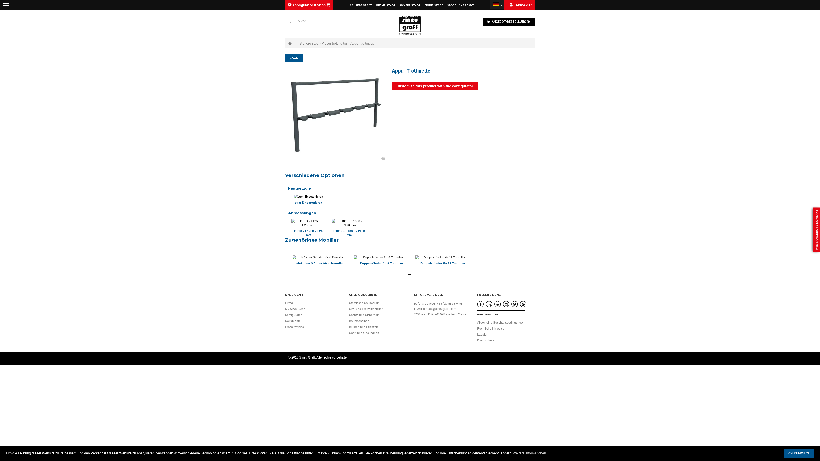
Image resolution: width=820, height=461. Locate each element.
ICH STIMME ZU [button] (799, 453)
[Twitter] (514, 304)
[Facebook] (481, 304)
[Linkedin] (489, 304)
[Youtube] (497, 304)
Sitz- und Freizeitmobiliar (366, 309)
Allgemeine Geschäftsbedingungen (500, 322)
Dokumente (293, 320)
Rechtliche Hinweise (490, 328)
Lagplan (482, 334)
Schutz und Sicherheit (364, 315)
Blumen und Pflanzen (363, 326)
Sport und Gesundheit (364, 332)
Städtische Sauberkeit (364, 303)
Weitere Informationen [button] (529, 453)
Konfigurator (293, 315)
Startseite (290, 43)
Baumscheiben (359, 320)
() (511, 21)
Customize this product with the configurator (434, 86)
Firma (289, 303)
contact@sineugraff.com (439, 309)
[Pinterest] (523, 304)
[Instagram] (506, 304)
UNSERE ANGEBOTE (363, 294)
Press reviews (294, 326)
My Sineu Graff (295, 309)
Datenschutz (485, 340)
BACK (294, 58)
